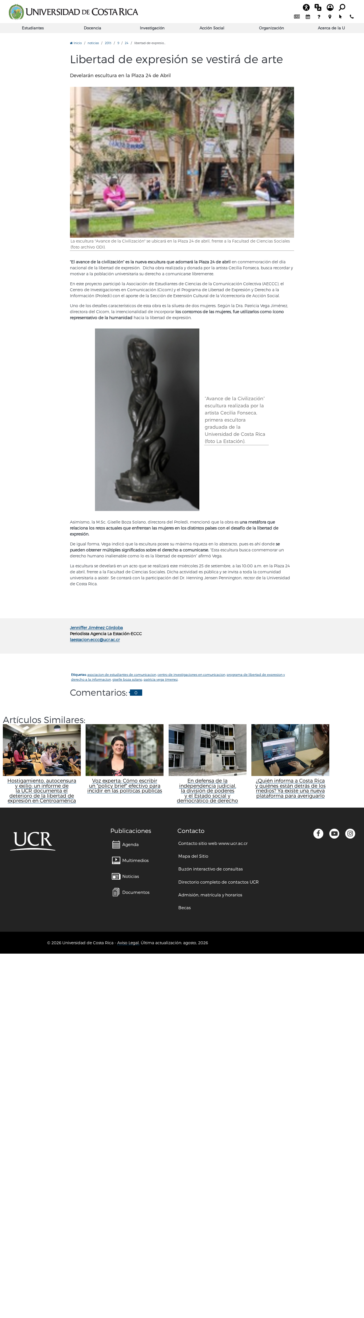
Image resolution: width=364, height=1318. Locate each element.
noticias (93, 43)
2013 (108, 43)
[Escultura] (147, 420)
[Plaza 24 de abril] (182, 162)
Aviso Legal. (128, 942)
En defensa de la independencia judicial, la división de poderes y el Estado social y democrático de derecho (207, 790)
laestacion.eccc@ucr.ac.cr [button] (95, 639)
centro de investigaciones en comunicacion (191, 674)
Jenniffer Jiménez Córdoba (96, 627)
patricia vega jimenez (161, 679)
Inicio (77, 43)
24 (126, 43)
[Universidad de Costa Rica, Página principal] (73, 12)
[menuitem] (297, 17)
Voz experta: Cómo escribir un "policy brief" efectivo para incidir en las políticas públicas (124, 785)
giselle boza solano (127, 679)
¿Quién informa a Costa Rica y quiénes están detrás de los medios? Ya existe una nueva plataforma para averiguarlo (290, 788)
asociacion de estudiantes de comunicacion (121, 674)
